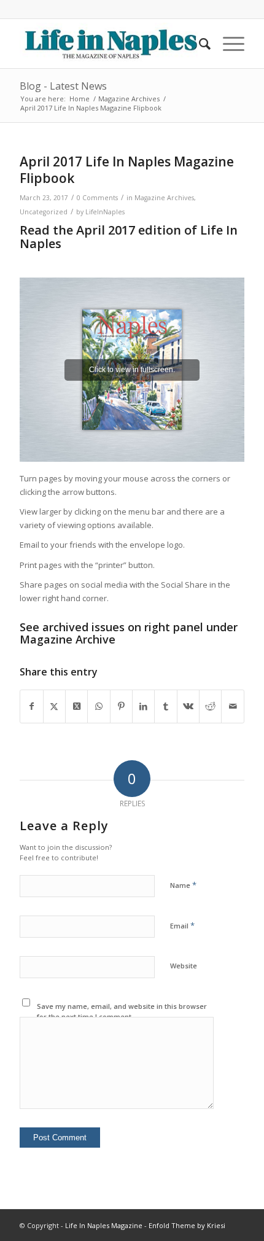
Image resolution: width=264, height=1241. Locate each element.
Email (182, 925)
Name (183, 884)
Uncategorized (44, 212)
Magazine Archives (164, 197)
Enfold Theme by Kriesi (187, 1225)
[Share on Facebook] (31, 706)
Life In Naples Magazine (103, 1225)
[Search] (199, 43)
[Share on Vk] (188, 706)
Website (183, 965)
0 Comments (97, 197)
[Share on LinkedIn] (143, 706)
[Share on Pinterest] (121, 706)
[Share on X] (54, 706)
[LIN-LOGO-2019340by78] (109, 43)
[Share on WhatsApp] (98, 706)
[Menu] (227, 43)
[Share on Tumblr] (165, 706)
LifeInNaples (105, 212)
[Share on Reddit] (210, 706)
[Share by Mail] (232, 706)
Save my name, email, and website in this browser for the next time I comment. (122, 1011)
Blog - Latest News (63, 86)
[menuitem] (199, 43)
